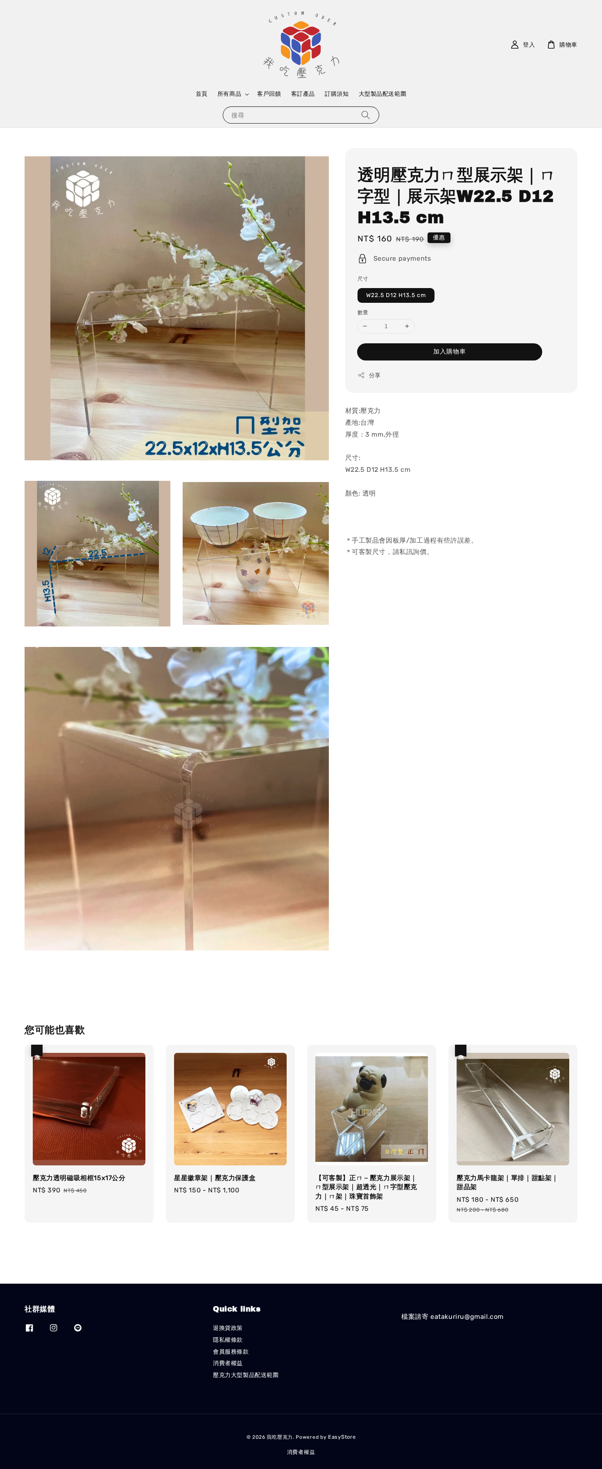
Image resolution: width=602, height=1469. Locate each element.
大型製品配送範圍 (383, 93)
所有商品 (229, 93)
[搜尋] (366, 115)
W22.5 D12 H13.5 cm (396, 295)
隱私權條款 (228, 1339)
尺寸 (363, 279)
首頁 (202, 93)
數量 (363, 312)
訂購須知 (337, 93)
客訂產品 (303, 93)
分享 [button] (375, 375)
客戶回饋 (269, 93)
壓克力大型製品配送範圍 (246, 1375)
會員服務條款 (231, 1351)
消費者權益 (228, 1363)
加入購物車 (449, 351)
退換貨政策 (228, 1328)
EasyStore (341, 1437)
